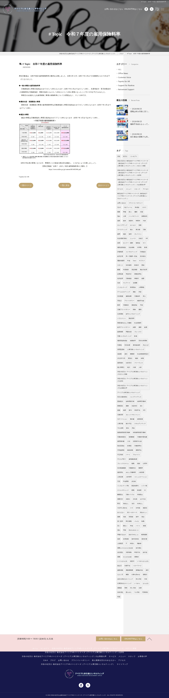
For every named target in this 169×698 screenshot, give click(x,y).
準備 (124, 212)
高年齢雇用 (136, 345)
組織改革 (133, 341)
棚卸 (136, 212)
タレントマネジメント (133, 415)
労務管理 (120, 415)
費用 (140, 309)
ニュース (133, 238)
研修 (134, 309)
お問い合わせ (121, 203)
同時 (126, 588)
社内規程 (129, 265)
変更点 (130, 358)
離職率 (141, 468)
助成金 (137, 207)
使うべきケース (132, 512)
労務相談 (129, 278)
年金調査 (126, 481)
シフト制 (144, 486)
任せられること (134, 530)
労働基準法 (137, 446)
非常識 (138, 508)
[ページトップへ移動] (149, 639)
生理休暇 (126, 539)
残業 (143, 278)
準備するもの (121, 535)
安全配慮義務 (121, 468)
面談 (138, 463)
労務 (144, 229)
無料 (130, 234)
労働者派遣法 (121, 437)
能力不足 (129, 423)
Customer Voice (124, 77)
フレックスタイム (123, 463)
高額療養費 (129, 570)
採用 (118, 243)
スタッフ (137, 189)
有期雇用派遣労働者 (139, 432)
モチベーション (122, 419)
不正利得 (120, 455)
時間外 (138, 221)
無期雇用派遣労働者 (123, 432)
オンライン (138, 234)
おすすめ (143, 499)
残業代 (131, 221)
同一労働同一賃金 (131, 256)
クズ (131, 508)
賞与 (130, 410)
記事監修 (120, 274)
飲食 (135, 336)
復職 (133, 463)
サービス (120, 189)
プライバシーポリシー (136, 203)
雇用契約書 (120, 441)
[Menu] (162, 9)
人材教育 (120, 543)
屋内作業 (144, 539)
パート (128, 455)
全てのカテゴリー (125, 69)
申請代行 (129, 274)
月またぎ (146, 345)
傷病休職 (130, 450)
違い (141, 406)
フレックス (137, 332)
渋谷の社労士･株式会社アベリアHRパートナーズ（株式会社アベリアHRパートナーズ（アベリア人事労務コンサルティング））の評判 (132, 172)
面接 (118, 410)
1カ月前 (136, 592)
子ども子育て (121, 459)
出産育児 (129, 363)
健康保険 (120, 570)
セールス (133, 225)
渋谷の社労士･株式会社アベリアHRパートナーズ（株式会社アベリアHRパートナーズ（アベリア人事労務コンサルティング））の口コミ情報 (132, 163)
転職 (143, 521)
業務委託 (120, 406)
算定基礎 (134, 270)
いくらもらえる (122, 561)
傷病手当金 (140, 301)
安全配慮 (120, 296)
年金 (128, 261)
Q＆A (119, 207)
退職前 (136, 557)
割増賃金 (133, 287)
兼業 (140, 327)
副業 (145, 327)
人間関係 (141, 287)
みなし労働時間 (131, 472)
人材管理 (129, 477)
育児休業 (127, 345)
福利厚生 (120, 472)
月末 (145, 579)
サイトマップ (122, 664)
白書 (134, 367)
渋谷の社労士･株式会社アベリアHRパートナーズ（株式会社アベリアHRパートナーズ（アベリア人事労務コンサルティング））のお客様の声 (132, 182)
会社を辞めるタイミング (125, 579)
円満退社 (145, 592)
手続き (119, 301)
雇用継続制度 (133, 459)
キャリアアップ (122, 225)
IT (126, 543)
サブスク (142, 261)
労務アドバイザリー (123, 309)
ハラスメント (121, 318)
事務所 (136, 278)
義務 (127, 406)
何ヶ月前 (133, 588)
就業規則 (144, 216)
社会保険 (131, 247)
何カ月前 (138, 579)
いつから (137, 583)
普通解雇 (131, 437)
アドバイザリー (129, 301)
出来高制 (120, 314)
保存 (118, 539)
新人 (130, 212)
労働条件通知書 (142, 437)
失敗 (124, 517)
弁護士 (128, 499)
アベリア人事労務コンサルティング (128, 392)
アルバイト (136, 455)
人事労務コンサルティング (135, 349)
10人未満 (120, 428)
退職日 (145, 574)
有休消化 (120, 592)
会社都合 (120, 552)
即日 (118, 503)
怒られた (129, 592)
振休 (124, 221)
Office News (123, 73)
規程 (118, 221)
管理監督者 (120, 349)
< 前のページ (26, 185)
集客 (145, 247)
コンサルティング (131, 252)
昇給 (133, 428)
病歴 (124, 410)
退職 (118, 557)
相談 (124, 234)
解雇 (118, 270)
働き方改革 (143, 270)
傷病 (136, 358)
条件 (147, 570)
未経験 (119, 354)
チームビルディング (123, 292)
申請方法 (137, 552)
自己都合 (138, 548)
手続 (141, 305)
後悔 (118, 517)
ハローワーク (137, 566)
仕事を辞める (136, 574)
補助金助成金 (121, 247)
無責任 (145, 508)
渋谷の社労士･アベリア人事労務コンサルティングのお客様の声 (132, 387)
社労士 (125, 156)
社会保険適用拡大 (143, 354)
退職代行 (120, 499)
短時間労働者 (141, 401)
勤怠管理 (131, 318)
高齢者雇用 (120, 261)
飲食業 (139, 490)
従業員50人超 (137, 441)
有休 (118, 283)
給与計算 (120, 256)
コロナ (144, 207)
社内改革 (120, 278)
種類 (127, 574)
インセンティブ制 (123, 486)
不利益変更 (120, 450)
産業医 (129, 446)
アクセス (146, 189)
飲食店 (136, 265)
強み (118, 216)
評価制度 (120, 252)
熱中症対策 (135, 539)
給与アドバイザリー (123, 327)
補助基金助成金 (122, 341)
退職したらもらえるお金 (125, 548)
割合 (143, 517)
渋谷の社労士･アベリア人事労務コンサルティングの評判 (132, 380)
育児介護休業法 (122, 397)
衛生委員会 (120, 446)
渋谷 (118, 156)
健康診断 (129, 296)
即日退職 (129, 521)
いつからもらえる (143, 561)
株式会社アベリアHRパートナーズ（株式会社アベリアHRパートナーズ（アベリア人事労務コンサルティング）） (132, 196)
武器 (141, 212)
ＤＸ (144, 243)
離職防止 (120, 494)
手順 (124, 530)
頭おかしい (143, 512)
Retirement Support (126, 89)
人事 (124, 216)
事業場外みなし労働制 (124, 323)
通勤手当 (138, 450)
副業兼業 (120, 332)
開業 (118, 212)
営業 (140, 225)
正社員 (135, 499)
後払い (125, 526)
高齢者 (139, 543)
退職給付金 (139, 570)
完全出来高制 (143, 341)
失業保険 (129, 552)
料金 (131, 526)
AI (145, 490)
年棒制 (119, 345)
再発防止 (140, 494)
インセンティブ (122, 287)
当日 (133, 503)
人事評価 (120, 423)
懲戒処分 (120, 401)
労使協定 (143, 252)
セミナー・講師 (128, 243)
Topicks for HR (24, 177)
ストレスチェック (123, 490)
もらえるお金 (127, 557)
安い (118, 526)
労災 (118, 481)
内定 (140, 292)
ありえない (120, 512)
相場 (144, 526)
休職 (142, 358)
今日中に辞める (122, 508)
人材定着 (120, 477)
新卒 (137, 517)
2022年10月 (121, 358)
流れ (118, 530)
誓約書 (132, 419)
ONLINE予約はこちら (133, 9)
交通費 (135, 283)
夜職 (133, 490)
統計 (128, 367)
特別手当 (137, 410)
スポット (120, 265)
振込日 (119, 566)
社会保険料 (137, 323)
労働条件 (137, 296)
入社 (128, 441)
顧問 (118, 234)
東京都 (138, 229)
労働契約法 (132, 468)
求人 (144, 296)
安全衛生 (143, 256)
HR (147, 238)
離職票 (132, 354)
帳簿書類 (144, 535)
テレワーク (126, 283)
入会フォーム (128, 207)
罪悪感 (131, 517)
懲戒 (143, 265)
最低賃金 (134, 305)
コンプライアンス (135, 397)
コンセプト (133, 156)
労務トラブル (130, 494)
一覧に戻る (64, 185)
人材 (140, 367)
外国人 (132, 543)
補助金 (138, 243)
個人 (131, 229)
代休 (144, 221)
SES (144, 410)
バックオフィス (134, 216)
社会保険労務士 (122, 238)
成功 (126, 354)
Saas (134, 261)
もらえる (145, 583)
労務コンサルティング (124, 336)
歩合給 (134, 481)
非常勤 (139, 247)
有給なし (126, 503)
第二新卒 (120, 521)
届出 (127, 428)
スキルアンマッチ (140, 423)
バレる (136, 521)
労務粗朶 (126, 305)
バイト (138, 526)
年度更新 (126, 270)
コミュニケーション (140, 477)
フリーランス (138, 363)
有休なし (140, 503)
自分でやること (134, 535)
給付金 (145, 552)
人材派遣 (141, 472)
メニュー (129, 189)
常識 (118, 597)
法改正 (141, 238)
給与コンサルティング (133, 314)
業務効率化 (137, 274)
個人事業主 (120, 367)
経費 (134, 327)
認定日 (132, 561)
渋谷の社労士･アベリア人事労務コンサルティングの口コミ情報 (132, 373)
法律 (140, 588)
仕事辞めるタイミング (124, 583)
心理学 (145, 463)
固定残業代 (135, 486)
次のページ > (103, 185)
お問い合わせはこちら (114, 9)
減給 (134, 292)
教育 (118, 305)
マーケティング (122, 229)
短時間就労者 (130, 401)
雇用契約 (120, 363)
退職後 (119, 588)
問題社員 (129, 332)
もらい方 (120, 574)
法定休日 (134, 406)
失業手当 (127, 566)
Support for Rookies (126, 85)
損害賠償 (140, 419)
